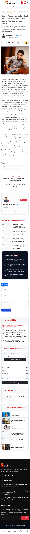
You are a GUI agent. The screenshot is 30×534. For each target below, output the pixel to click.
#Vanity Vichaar (6, 169)
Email (2, 293)
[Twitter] (5, 475)
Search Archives (15, 359)
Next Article (14, 183)
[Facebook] (2, 475)
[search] (28, 2)
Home (2, 11)
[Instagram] (9, 475)
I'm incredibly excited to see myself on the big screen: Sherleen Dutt (15, 179)
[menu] (2, 2)
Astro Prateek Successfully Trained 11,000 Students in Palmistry (15, 185)
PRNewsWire (23, 528)
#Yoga (24, 166)
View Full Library (15, 383)
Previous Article (16, 176)
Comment (3, 299)
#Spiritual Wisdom (16, 166)
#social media (15, 169)
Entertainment (6, 7)
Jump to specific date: (9, 353)
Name (2, 286)
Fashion (20, 7)
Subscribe (25, 518)
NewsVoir (16, 528)
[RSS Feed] (15, 211)
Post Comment (6, 310)
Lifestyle (14, 7)
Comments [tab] (5, 284)
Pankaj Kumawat (9, 205)
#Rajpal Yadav (5, 166)
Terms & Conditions (8, 528)
